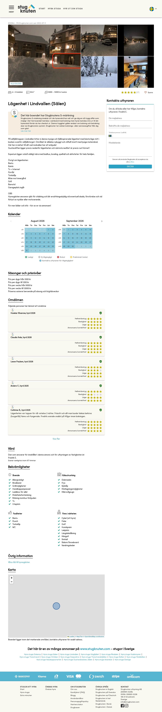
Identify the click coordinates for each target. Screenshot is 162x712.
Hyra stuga (54, 9)
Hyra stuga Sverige (123, 660)
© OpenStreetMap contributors (93, 636)
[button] (11, 578)
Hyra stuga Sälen (50, 654)
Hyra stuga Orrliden (49, 657)
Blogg (73, 695)
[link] (105, 689)
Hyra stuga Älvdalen (109, 654)
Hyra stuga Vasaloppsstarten (48, 660)
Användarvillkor (76, 698)
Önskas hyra (50, 689)
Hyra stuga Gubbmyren (131, 654)
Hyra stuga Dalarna (32, 654)
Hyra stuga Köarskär (103, 660)
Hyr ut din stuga (73, 9)
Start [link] (42, 9)
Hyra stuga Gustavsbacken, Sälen (78, 660)
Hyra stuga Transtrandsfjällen (94, 657)
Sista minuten (26, 695)
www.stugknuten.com (95, 649)
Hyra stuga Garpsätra (69, 657)
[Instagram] (126, 706)
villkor (132, 162)
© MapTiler (79, 636)
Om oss (73, 689)
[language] (153, 9)
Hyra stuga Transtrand (29, 657)
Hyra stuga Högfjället (90, 654)
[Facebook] (122, 706)
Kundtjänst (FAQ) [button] (77, 692)
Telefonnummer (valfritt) (117, 132)
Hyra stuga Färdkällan (135, 657)
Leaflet (71, 636)
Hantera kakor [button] (76, 704)
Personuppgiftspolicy (79, 701)
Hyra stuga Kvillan (116, 657)
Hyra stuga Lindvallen (69, 654)
